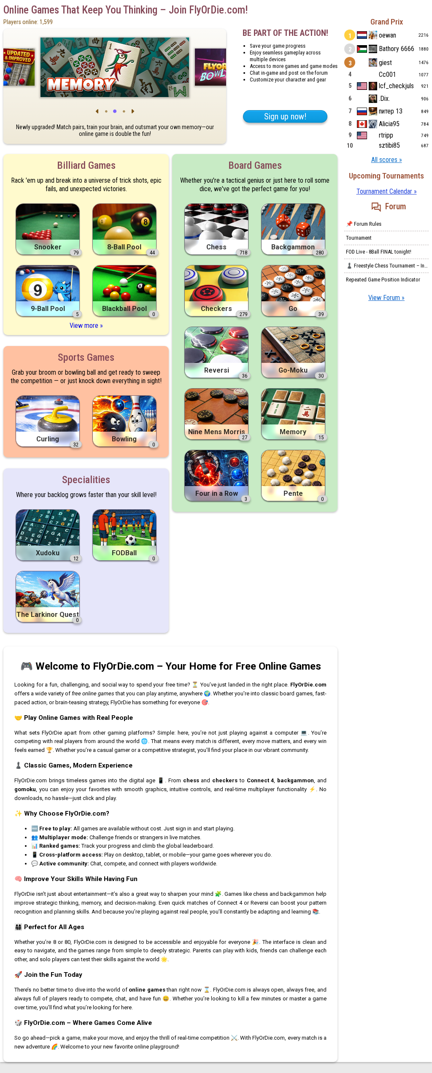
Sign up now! (285, 116)
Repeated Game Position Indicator (383, 279)
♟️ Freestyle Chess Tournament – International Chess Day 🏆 (387, 265)
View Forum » (386, 298)
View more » (86, 326)
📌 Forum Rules (363, 224)
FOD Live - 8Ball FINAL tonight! (378, 252)
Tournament (359, 238)
